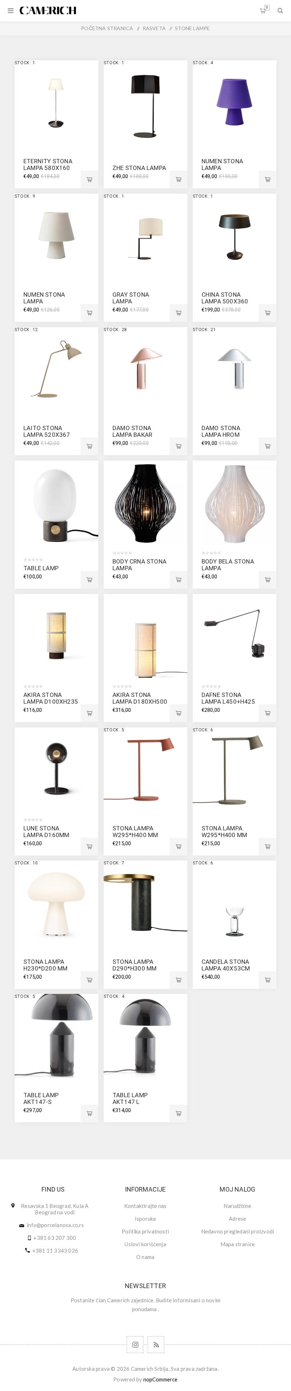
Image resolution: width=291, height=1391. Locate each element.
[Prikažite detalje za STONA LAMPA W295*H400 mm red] (145, 769)
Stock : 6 (203, 729)
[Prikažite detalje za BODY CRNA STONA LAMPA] (145, 502)
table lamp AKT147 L (130, 1098)
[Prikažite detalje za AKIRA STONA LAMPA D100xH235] (56, 636)
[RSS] (156, 1344)
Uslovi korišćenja (145, 1244)
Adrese (237, 1218)
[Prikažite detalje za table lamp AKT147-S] (56, 1036)
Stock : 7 (114, 863)
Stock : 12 (26, 329)
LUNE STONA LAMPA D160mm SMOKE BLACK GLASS (46, 838)
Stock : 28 (115, 329)
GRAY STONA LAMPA (130, 298)
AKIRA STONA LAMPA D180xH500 (139, 698)
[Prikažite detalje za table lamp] (56, 502)
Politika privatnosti (145, 1231)
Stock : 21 (204, 329)
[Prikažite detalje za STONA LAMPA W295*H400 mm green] (234, 769)
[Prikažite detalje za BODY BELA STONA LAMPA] (234, 502)
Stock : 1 (25, 62)
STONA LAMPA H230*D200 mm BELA (45, 968)
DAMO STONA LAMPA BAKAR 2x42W (132, 434)
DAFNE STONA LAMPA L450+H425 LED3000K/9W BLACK (228, 705)
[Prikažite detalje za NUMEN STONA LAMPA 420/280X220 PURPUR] (234, 102)
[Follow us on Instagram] (135, 1344)
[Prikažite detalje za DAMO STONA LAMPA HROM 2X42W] (234, 369)
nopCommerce (160, 1379)
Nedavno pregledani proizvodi (237, 1231)
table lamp (41, 568)
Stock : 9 (25, 196)
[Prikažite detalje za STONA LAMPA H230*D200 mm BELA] (56, 902)
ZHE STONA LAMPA (139, 167)
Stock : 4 (203, 62)
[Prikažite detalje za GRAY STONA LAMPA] (145, 235)
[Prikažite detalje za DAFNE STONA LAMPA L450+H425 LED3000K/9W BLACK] (234, 636)
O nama (145, 1257)
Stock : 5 (114, 729)
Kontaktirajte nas (145, 1206)
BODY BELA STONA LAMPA (228, 565)
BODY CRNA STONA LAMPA (139, 565)
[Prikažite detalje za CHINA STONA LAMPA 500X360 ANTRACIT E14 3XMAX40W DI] (234, 235)
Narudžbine (237, 1206)
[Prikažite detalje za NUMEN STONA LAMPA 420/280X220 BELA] (56, 235)
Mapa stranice (237, 1244)
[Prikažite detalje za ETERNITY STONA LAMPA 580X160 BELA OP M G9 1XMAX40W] (56, 102)
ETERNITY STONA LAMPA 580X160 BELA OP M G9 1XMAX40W (47, 171)
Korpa (267, 7)
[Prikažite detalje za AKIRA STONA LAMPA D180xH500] (145, 636)
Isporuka (145, 1218)
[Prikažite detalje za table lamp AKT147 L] (145, 1036)
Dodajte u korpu (89, 179)
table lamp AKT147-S (41, 1098)
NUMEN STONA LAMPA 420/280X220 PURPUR (222, 171)
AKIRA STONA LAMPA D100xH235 (50, 698)
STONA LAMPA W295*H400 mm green (224, 835)
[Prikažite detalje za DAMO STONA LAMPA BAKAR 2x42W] (145, 369)
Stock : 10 (26, 863)
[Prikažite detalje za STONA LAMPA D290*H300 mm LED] (145, 902)
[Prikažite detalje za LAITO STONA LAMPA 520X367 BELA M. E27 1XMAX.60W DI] (56, 369)
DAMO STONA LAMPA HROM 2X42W (221, 434)
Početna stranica (107, 28)
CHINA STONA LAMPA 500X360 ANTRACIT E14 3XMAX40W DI (225, 304)
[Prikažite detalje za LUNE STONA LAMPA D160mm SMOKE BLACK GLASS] (56, 769)
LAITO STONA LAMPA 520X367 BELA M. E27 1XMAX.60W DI (46, 438)
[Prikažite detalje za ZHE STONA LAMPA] (145, 102)
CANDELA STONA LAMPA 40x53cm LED (226, 968)
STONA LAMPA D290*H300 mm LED (134, 968)
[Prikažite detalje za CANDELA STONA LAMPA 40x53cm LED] (234, 902)
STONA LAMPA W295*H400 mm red (135, 835)
